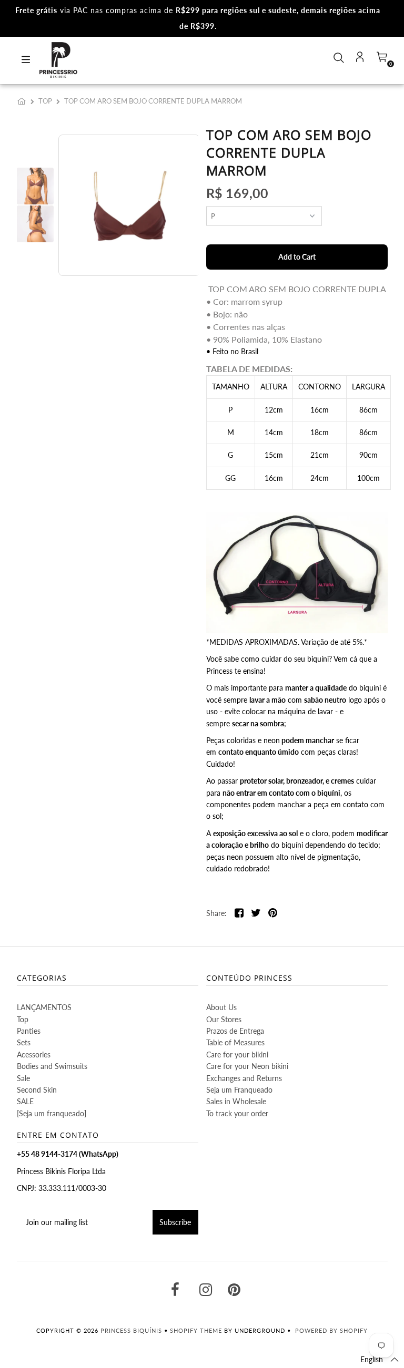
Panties (29, 1030)
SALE (25, 1101)
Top (22, 1019)
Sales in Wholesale (236, 1101)
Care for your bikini (237, 1054)
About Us (221, 1007)
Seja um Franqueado (239, 1089)
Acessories (33, 1054)
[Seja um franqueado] (51, 1113)
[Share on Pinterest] (272, 914)
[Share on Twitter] (256, 914)
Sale (23, 1078)
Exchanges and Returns (244, 1078)
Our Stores (223, 1019)
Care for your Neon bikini (247, 1066)
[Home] (24, 101)
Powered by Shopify (331, 1330)
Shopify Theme (196, 1330)
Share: (216, 913)
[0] (380, 60)
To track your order (237, 1113)
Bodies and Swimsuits (52, 1066)
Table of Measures (235, 1042)
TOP (45, 101)
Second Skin (37, 1089)
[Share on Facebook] (239, 914)
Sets (24, 1042)
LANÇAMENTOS (44, 1007)
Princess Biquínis (131, 1330)
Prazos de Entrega (235, 1030)
